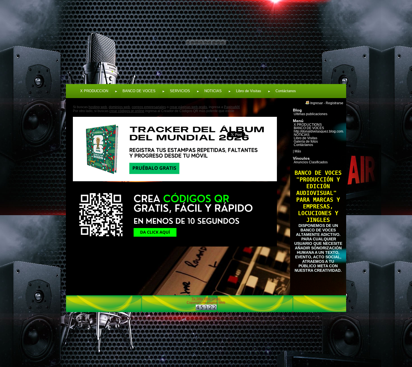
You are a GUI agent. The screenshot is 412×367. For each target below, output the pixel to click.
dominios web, (120, 107)
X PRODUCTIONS (308, 125)
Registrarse (334, 103)
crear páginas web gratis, (189, 107)
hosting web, (98, 107)
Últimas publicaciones (310, 114)
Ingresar (316, 103)
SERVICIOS (180, 91)
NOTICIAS (213, 91)
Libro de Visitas (248, 91)
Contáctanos (286, 91)
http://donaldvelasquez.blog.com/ (319, 131)
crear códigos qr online (126, 111)
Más (298, 151)
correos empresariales (149, 107)
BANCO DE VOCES (139, 91)
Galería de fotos (306, 141)
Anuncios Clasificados (311, 162)
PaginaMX (232, 107)
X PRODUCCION (94, 91)
